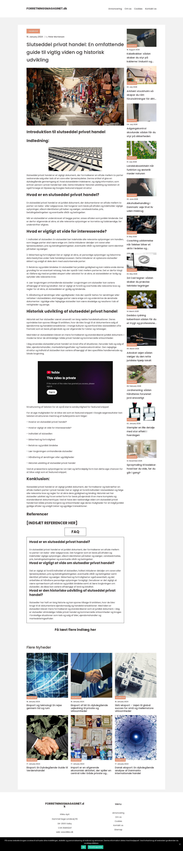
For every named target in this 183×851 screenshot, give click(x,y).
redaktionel (33, 31)
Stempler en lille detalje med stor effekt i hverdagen (141, 431)
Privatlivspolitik (95, 847)
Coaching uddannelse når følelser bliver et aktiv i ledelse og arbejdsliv (140, 244)
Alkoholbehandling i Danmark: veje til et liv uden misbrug (140, 207)
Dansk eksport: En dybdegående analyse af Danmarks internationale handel (134, 770)
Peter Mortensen (56, 37)
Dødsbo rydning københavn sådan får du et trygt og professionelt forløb (141, 319)
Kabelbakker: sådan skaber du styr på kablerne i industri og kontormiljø (139, 57)
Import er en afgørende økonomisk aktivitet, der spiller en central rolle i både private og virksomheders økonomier (91, 770)
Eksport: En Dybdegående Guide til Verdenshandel (47, 769)
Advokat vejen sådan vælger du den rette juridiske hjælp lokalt (139, 356)
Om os (128, 8)
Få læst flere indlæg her (75, 629)
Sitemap (118, 829)
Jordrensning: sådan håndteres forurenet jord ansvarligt (139, 393)
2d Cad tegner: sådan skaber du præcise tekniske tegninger (140, 281)
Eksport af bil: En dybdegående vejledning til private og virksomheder (89, 708)
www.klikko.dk (67, 832)
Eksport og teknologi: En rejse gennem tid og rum (44, 707)
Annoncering (115, 8)
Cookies (138, 8)
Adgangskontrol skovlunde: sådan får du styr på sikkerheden (141, 132)
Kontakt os (150, 8)
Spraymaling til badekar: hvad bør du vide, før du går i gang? (141, 468)
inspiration (132, 46)
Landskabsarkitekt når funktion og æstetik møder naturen (140, 169)
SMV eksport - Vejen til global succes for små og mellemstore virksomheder (134, 708)
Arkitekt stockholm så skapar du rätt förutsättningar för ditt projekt (141, 95)
